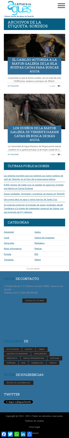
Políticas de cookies (34, 420)
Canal (6, 237)
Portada (7, 254)
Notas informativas (13, 248)
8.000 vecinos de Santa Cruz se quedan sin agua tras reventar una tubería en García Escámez (34, 186)
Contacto (34, 433)
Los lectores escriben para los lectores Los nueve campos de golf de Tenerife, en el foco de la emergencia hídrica (33, 177)
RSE (36, 254)
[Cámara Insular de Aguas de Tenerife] (19, 9)
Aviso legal (34, 426)
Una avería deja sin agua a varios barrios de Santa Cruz (30, 199)
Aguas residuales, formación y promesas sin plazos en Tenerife (34, 193)
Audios (37, 232)
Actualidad (13, 86)
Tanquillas (9, 259)
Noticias (38, 248)
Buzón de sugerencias (18, 382)
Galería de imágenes (44, 237)
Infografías (9, 243)
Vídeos (37, 259)
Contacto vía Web (34, 300)
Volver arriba (33, 268)
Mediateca (39, 243)
